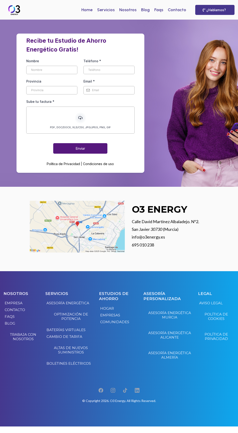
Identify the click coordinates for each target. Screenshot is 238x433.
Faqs (158, 9)
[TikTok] (125, 390)
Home (87, 9)
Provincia (33, 81)
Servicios (106, 9)
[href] (77, 227)
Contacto (177, 9)
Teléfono (92, 61)
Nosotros (127, 9)
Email (89, 81)
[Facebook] (101, 390)
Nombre (32, 61)
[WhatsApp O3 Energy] (119, 429)
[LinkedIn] (137, 390)
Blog (145, 9)
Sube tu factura (40, 102)
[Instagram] (113, 390)
